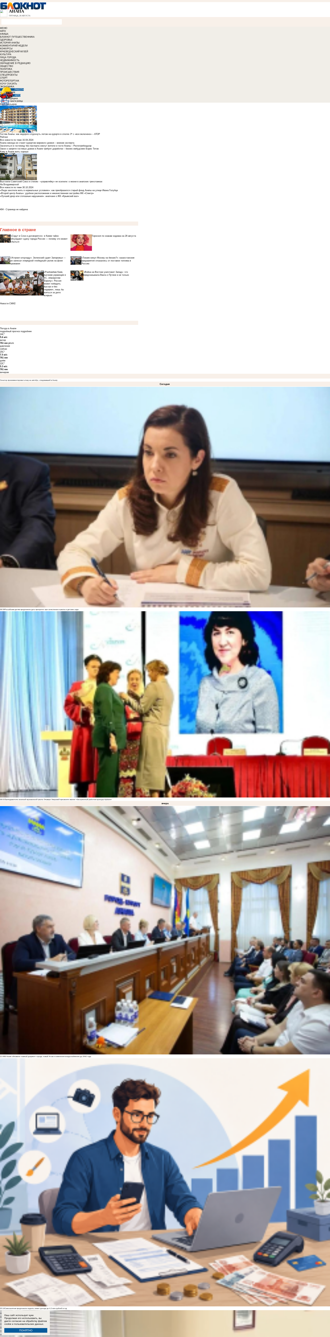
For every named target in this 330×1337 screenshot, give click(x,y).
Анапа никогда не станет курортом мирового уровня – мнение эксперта (37, 143)
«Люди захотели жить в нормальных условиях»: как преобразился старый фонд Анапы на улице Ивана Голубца (59, 190)
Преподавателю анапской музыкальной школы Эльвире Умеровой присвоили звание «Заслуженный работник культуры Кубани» (58, 799)
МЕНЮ (3, 28)
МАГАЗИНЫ (16, 101)
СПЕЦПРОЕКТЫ (9, 75)
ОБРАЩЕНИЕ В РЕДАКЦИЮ (15, 63)
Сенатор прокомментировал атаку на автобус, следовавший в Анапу (28, 380)
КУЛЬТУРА (5, 54)
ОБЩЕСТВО (6, 66)
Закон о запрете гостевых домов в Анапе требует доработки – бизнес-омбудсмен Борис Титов (49, 148)
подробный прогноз (10, 331)
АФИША (4, 34)
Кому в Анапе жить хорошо (14, 151)
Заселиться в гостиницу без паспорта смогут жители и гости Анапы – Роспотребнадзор (45, 145)
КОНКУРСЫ (6, 48)
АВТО (3, 31)
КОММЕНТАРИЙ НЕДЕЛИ (14, 45)
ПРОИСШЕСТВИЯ (9, 72)
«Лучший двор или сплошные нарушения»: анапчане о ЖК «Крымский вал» (39, 196)
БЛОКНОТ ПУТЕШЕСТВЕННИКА (17, 37)
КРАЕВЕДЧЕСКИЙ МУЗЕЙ (14, 51)
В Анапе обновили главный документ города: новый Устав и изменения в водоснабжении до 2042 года (48, 1056)
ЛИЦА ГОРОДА (8, 57)
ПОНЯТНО (25, 1330)
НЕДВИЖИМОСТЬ (9, 60)
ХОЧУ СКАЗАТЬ (8, 83)
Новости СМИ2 (7, 303)
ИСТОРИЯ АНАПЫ (10, 42)
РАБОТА (19, 89)
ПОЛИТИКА (6, 69)
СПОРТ (4, 78)
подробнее (26, 331)
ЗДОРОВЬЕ (6, 40)
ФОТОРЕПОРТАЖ (9, 80)
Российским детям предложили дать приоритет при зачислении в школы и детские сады (42, 609)
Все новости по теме (11, 140)
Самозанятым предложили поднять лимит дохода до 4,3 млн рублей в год (36, 1308)
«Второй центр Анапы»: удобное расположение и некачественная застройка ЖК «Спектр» (47, 193)
